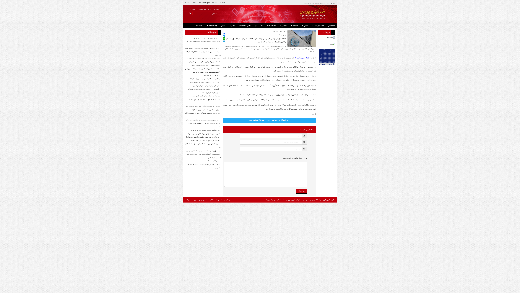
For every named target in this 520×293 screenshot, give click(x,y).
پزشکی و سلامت (245, 25)
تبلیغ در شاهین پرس (204, 2)
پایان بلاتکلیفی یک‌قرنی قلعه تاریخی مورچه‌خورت (205, 130)
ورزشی (223, 25)
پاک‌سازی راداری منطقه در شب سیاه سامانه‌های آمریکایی (203, 150)
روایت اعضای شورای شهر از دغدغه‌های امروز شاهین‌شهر (203, 58)
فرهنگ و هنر (259, 25)
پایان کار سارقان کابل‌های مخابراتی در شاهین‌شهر (205, 86)
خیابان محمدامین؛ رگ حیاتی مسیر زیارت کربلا (206, 109)
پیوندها (187, 2)
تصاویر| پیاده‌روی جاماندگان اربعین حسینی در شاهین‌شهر (203, 106)
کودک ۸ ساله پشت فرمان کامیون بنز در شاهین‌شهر (204, 82)
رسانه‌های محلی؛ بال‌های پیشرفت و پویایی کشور (205, 65)
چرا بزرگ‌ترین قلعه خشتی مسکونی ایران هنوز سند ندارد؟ (203, 137)
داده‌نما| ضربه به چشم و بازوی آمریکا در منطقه (205, 140)
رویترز (307, 85)
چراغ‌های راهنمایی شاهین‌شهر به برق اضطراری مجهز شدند (202, 48)
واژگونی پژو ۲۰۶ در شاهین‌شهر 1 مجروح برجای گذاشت (203, 79)
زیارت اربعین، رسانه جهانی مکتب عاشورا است (206, 96)
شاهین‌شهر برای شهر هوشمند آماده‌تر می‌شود (206, 38)
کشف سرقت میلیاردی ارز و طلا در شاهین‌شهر (206, 72)
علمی (233, 25)
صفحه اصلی (331, 25)
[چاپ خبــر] (223, 31)
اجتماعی (284, 25)
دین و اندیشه (271, 25)
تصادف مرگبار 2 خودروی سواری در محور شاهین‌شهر (204, 61)
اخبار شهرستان (319, 25)
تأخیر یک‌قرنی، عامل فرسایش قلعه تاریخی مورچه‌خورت (204, 133)
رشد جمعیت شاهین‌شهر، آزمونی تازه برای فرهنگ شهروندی (202, 68)
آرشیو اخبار (199, 25)
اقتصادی (295, 25)
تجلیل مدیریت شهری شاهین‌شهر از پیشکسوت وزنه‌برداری (203, 120)
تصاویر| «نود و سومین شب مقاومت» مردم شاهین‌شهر (318, 2)
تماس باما (214, 2)
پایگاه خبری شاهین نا (302, 58)
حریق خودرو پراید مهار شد (212, 75)
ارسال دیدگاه (301, 191)
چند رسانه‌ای (212, 25)
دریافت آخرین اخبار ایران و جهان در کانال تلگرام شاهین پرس (268, 120)
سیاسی (305, 25)
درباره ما (193, 2)
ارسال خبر (222, 2)
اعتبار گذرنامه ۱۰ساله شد (212, 161)
